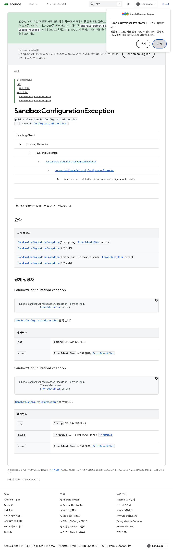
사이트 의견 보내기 (88, 546)
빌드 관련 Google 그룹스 (72, 526)
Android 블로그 (68, 510)
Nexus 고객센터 (125, 510)
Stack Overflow (125, 526)
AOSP (17, 71)
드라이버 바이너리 (13, 526)
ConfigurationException (50, 123)
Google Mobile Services (129, 521)
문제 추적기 (122, 531)
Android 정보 (11, 546)
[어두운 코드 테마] (156, 300)
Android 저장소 (12, 499)
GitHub (8, 531)
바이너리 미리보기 (13, 515)
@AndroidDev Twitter (71, 505)
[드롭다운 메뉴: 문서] (38, 4)
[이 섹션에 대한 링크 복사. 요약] (25, 221)
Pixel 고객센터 (124, 505)
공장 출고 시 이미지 (13, 521)
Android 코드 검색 (56, 4)
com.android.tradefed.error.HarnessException (70, 161)
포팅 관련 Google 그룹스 (72, 531)
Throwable (105, 434)
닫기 (143, 44)
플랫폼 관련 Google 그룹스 (74, 521)
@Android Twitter (69, 499)
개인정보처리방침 (67, 546)
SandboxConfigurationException (39, 242)
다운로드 (8, 510)
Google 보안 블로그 (70, 515)
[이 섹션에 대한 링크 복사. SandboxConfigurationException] (69, 290)
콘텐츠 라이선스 (57, 470)
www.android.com (127, 515)
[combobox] (105, 4)
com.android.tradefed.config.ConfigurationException (84, 170)
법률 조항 (38, 546)
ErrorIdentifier (88, 242)
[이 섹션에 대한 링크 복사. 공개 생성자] (37, 280)
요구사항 (8, 505)
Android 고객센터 (126, 499)
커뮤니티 (25, 546)
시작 (159, 44)
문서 (31, 4)
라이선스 (50, 546)
